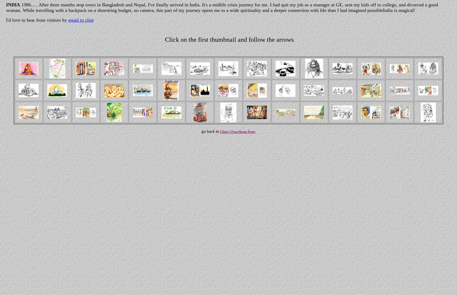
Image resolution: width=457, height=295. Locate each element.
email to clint (81, 20)
